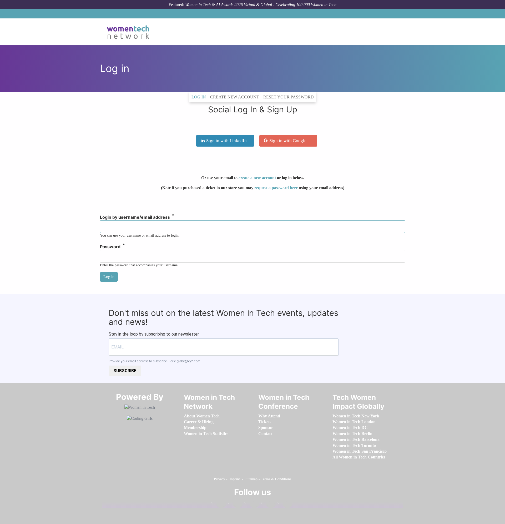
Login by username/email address (135, 217)
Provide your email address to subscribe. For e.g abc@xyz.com (154, 361)
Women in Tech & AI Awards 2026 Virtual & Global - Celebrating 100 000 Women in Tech (260, 4)
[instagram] (251, 504)
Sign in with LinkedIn (226, 140)
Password (110, 246)
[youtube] (284, 504)
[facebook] (218, 504)
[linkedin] (235, 504)
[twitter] (268, 504)
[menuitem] (202, 416)
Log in (199, 96)
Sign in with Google (287, 140)
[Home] (130, 31)
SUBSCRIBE (124, 370)
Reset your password (288, 97)
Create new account (234, 97)
